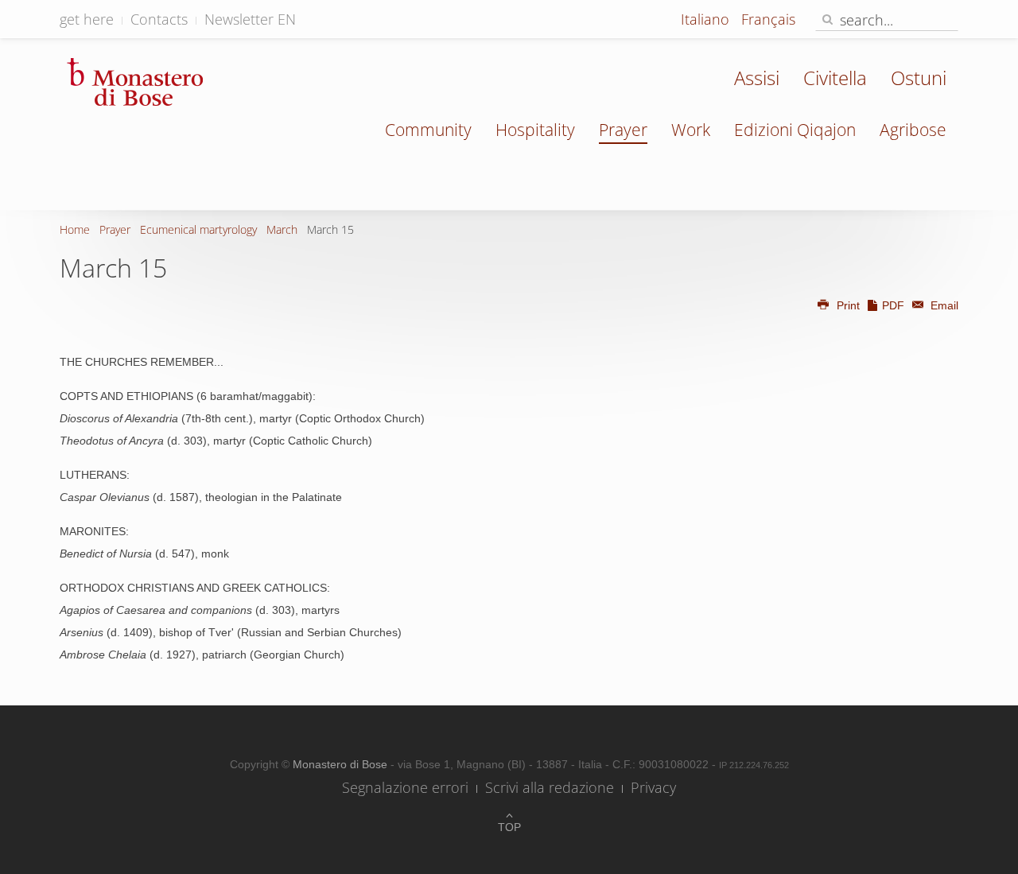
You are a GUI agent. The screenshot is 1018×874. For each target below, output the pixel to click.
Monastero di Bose (341, 764)
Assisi (756, 77)
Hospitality (535, 129)
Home (75, 229)
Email (942, 305)
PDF (893, 305)
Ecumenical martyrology (198, 229)
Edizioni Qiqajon (795, 129)
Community (428, 129)
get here (87, 19)
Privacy (653, 787)
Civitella (835, 77)
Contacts (159, 19)
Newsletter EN (250, 19)
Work (690, 129)
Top (509, 827)
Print (848, 305)
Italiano (707, 19)
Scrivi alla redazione (549, 787)
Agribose (913, 129)
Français (768, 19)
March (281, 229)
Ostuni (918, 77)
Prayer (623, 129)
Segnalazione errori (405, 787)
